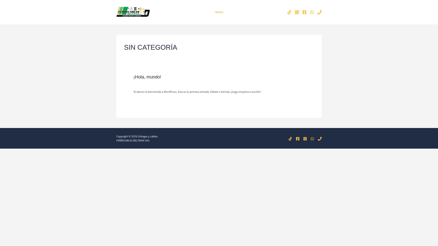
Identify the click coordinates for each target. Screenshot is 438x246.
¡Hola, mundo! (147, 76)
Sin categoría (166, 84)
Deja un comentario (145, 84)
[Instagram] (297, 12)
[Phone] (320, 139)
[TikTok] (289, 12)
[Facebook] (304, 12)
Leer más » (139, 100)
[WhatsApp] (312, 139)
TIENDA (219, 12)
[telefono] (319, 12)
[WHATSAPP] (312, 12)
